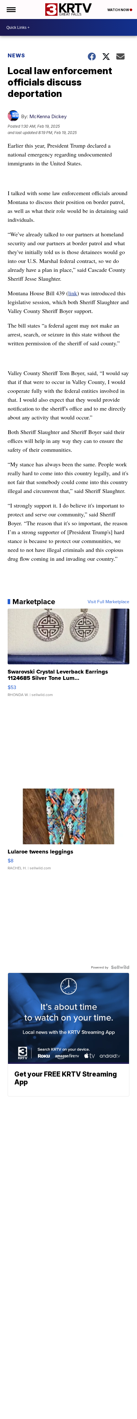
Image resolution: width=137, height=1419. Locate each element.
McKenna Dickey (48, 116)
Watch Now (118, 10)
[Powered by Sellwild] (120, 967)
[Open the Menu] (11, 9)
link (72, 293)
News (16, 55)
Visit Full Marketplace (108, 601)
